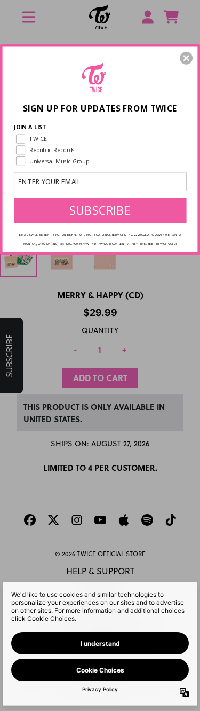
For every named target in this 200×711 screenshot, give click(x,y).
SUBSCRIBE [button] (100, 209)
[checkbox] (101, 138)
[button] (186, 57)
